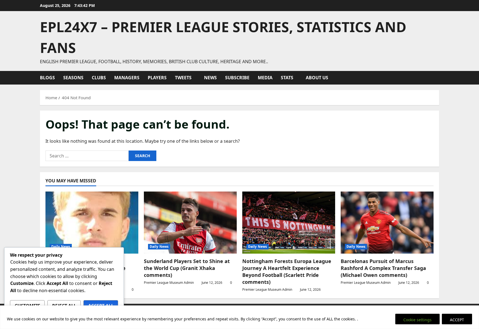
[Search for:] (87, 156)
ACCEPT (457, 319)
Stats (287, 78)
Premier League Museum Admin (169, 282)
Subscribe (237, 78)
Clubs (99, 78)
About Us (317, 78)
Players (157, 78)
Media (265, 78)
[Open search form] (437, 77)
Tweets (183, 78)
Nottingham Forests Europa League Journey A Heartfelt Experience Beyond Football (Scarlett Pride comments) (286, 271)
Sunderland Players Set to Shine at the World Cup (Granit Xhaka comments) (187, 268)
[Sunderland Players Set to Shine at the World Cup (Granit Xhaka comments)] (190, 222)
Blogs (47, 78)
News (210, 78)
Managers (126, 78)
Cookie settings (417, 319)
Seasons (73, 78)
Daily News (60, 246)
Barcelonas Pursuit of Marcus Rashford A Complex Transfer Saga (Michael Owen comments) (383, 268)
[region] (239, 317)
